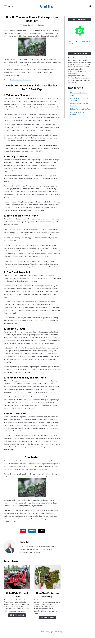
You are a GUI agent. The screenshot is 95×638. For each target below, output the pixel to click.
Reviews (41, 25)
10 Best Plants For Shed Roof (80, 109)
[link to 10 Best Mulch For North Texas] (17, 577)
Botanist (31, 25)
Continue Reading (17, 615)
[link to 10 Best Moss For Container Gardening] (47, 577)
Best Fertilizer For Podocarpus (20, 80)
